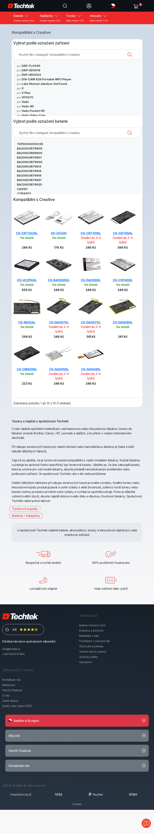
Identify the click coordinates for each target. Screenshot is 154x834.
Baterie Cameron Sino (92, 625)
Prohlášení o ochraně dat (94, 641)
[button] (112, 6)
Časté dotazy (10, 700)
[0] (137, 5)
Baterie (24, 18)
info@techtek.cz (11, 649)
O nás (5, 695)
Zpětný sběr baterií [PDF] (17, 706)
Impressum (85, 662)
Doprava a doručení (91, 630)
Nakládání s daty (89, 635)
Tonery (75, 18)
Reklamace (8, 685)
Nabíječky (50, 18)
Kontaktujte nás (11, 679)
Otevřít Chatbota (12, 690)
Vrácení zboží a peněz (92, 651)
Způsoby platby (88, 656)
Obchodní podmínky (91, 646)
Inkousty (99, 18)
